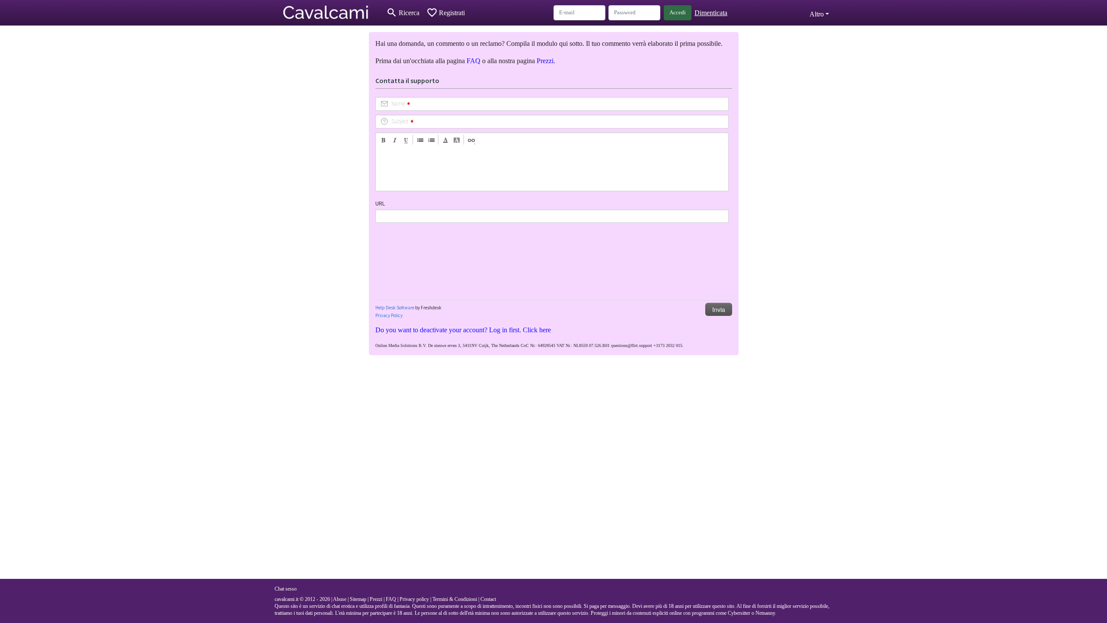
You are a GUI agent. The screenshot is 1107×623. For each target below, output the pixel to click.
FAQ (473, 60)
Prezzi (545, 60)
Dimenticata (710, 12)
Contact (488, 599)
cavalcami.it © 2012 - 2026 (302, 599)
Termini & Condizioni (454, 599)
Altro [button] (816, 14)
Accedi (677, 12)
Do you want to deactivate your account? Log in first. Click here (463, 330)
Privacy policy (414, 599)
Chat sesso (286, 589)
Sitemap (358, 599)
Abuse (339, 599)
